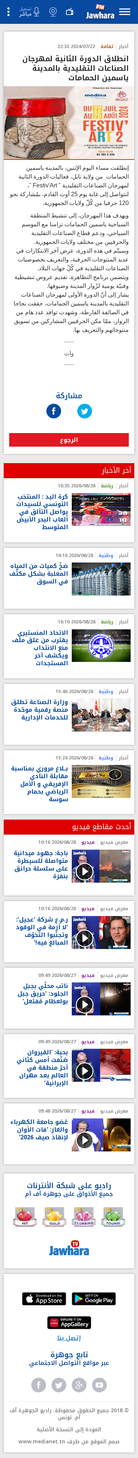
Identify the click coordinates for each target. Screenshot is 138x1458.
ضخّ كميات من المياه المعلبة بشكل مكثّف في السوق (38, 574)
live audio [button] (29, 12)
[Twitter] (84, 404)
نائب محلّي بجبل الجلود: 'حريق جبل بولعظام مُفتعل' (43, 993)
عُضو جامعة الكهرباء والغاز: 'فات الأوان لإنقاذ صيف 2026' (39, 1129)
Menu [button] (124, 12)
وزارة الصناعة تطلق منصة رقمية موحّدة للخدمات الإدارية (39, 710)
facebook (38, 1385)
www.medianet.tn (41, 1442)
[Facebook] (53, 404)
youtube (99, 1385)
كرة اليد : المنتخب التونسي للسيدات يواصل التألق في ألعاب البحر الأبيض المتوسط (42, 512)
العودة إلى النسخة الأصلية (69, 1430)
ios (44, 1299)
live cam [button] (53, 11)
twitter (59, 1385)
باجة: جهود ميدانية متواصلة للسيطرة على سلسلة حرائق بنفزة (41, 865)
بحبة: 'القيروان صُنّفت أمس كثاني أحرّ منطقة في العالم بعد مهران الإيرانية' (42, 1068)
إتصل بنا (69, 1338)
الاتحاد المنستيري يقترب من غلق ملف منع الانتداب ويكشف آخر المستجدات (40, 648)
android (94, 1299)
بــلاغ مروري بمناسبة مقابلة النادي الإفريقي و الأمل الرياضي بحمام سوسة (39, 784)
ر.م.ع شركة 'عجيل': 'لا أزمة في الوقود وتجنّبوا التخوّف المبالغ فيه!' (42, 931)
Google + (79, 1385)
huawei (69, 1323)
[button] (99, 13)
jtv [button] (70, 11)
